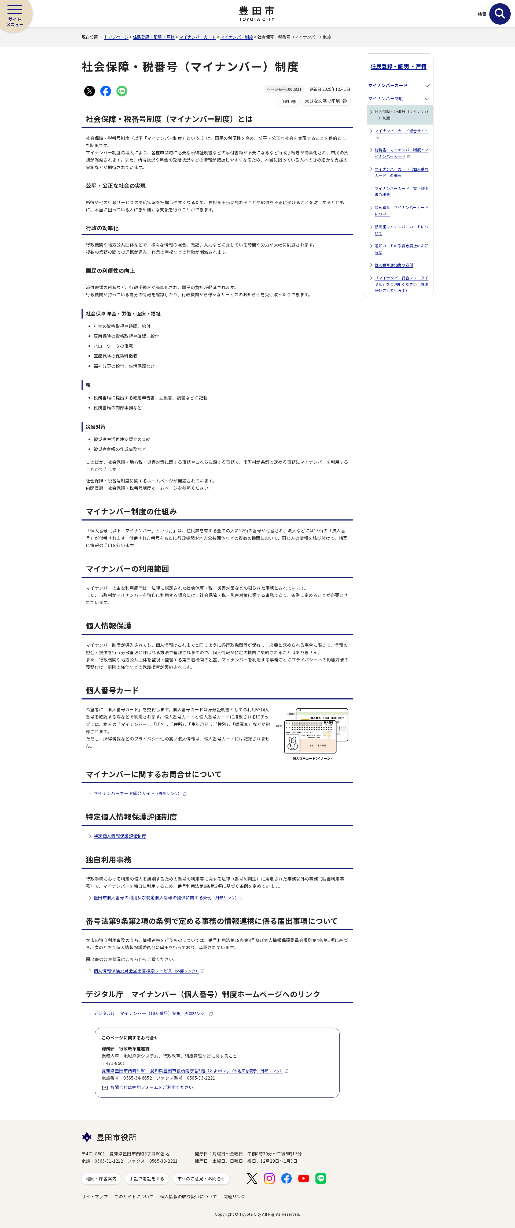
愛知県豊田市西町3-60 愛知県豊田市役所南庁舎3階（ (193, 1070)
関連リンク (234, 1196)
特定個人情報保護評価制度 (120, 836)
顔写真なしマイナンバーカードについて (401, 210)
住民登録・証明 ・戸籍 (154, 37)
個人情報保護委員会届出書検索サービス (146, 970)
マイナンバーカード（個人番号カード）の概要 (401, 172)
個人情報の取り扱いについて (188, 1196)
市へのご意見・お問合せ (201, 1178)
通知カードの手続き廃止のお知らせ (401, 249)
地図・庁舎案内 (101, 1178)
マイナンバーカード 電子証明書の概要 (401, 191)
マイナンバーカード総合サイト (138, 793)
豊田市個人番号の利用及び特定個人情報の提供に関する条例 (166, 897)
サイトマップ (95, 1196)
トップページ (116, 37)
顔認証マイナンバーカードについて (401, 230)
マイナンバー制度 (236, 37)
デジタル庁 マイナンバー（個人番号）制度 (151, 1013)
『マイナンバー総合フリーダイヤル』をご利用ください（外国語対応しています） (401, 284)
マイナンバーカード (197, 37)
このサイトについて (134, 1196)
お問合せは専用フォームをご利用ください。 (154, 1087)
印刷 (285, 101)
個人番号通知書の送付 (394, 265)
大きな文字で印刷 (322, 101)
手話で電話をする (146, 1178)
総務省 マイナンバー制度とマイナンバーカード (401, 153)
